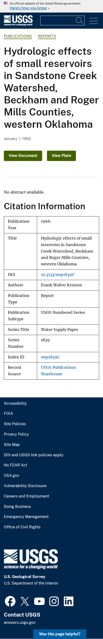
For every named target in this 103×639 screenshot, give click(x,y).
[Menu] (93, 21)
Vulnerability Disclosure (25, 486)
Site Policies (15, 424)
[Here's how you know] (51, 6)
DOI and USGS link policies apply (33, 455)
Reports (47, 36)
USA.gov (11, 475)
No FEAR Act (15, 465)
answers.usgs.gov (19, 622)
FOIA (8, 413)
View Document (23, 155)
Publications (18, 36)
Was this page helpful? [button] (59, 634)
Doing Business (17, 506)
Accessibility (15, 403)
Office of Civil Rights (22, 527)
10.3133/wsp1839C (57, 274)
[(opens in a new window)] (10, 600)
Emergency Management (26, 517)
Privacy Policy (16, 434)
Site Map (12, 445)
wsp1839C (50, 357)
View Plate (61, 155)
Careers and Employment (26, 496)
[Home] (18, 24)
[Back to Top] (85, 621)
